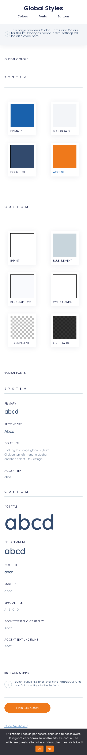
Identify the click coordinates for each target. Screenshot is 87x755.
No (50, 748)
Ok (39, 748)
